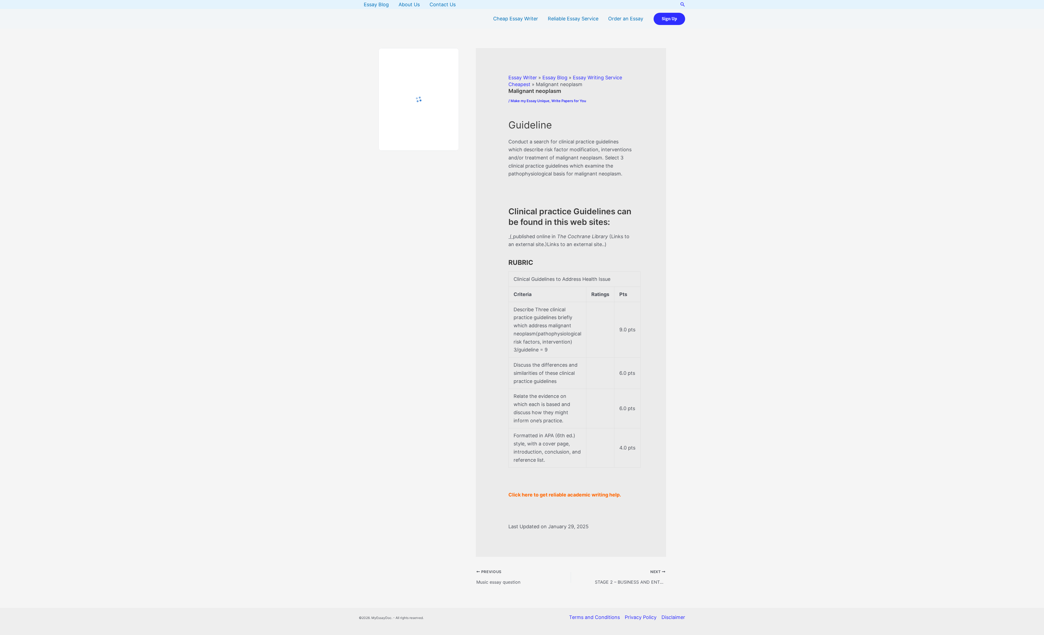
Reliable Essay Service (573, 18)
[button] (682, 4)
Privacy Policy (641, 617)
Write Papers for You (568, 101)
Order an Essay (625, 18)
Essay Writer (522, 77)
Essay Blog (376, 4)
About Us (409, 4)
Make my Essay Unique (530, 101)
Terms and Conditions (594, 617)
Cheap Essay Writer (515, 18)
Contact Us (443, 4)
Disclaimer (673, 617)
